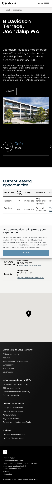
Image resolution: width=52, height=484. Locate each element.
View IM (10, 91)
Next (50, 146)
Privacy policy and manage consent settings (23, 247)
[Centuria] (9, 3)
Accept (26, 253)
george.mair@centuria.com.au (30, 278)
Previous (1, 146)
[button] (43, 3)
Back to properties (14, 10)
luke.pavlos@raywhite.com (31, 266)
